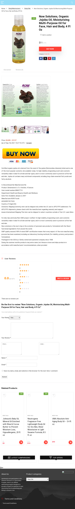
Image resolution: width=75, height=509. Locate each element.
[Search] (72, 2)
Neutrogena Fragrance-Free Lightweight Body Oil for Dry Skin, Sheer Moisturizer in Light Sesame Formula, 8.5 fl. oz (37, 427)
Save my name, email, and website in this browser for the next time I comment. (31, 371)
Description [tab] (7, 70)
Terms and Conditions (10, 503)
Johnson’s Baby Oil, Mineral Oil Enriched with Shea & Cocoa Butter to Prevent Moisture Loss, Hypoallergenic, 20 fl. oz (12, 427)
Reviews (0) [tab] (19, 70)
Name (4, 358)
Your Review (6, 338)
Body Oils (27, 8)
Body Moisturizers (14, 8)
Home (3, 8)
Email (3, 365)
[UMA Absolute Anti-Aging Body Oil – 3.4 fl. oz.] (62, 404)
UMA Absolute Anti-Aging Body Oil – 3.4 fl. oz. (61, 421)
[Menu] (2, 2)
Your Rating (5, 318)
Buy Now (50, 49)
